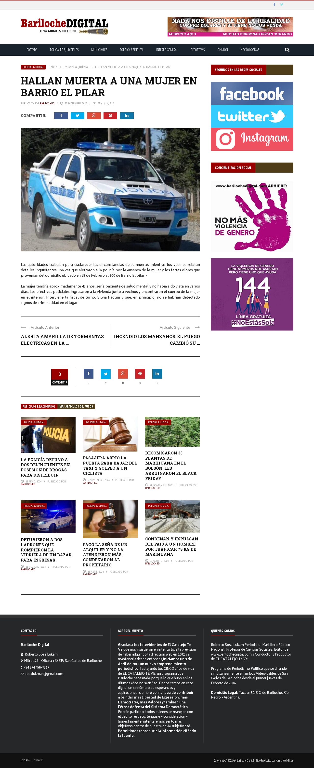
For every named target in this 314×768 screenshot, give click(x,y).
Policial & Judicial (33, 67)
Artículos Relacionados (39, 406)
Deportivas (198, 49)
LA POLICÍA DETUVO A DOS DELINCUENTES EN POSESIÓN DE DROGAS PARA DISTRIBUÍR (45, 467)
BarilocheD (47, 103)
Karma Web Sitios (284, 760)
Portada (32, 49)
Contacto (38, 760)
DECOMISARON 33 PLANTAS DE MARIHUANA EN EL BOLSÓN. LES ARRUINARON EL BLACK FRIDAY (171, 465)
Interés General (167, 49)
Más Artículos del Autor (76, 406)
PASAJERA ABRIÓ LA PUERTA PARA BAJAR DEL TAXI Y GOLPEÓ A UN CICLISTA (110, 465)
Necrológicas (250, 49)
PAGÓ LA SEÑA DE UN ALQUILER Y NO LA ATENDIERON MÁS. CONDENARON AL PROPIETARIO (105, 554)
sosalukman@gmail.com (44, 674)
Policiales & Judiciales (64, 49)
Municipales (99, 49)
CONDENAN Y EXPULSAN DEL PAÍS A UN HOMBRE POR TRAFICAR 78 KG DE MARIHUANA (171, 546)
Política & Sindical (132, 49)
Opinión (222, 49)
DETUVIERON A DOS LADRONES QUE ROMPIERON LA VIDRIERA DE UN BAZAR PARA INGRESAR (46, 549)
